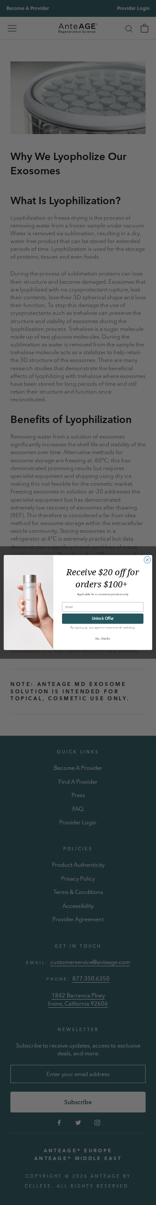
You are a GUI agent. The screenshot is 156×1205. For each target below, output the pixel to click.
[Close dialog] (147, 560)
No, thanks (102, 639)
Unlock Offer (103, 618)
